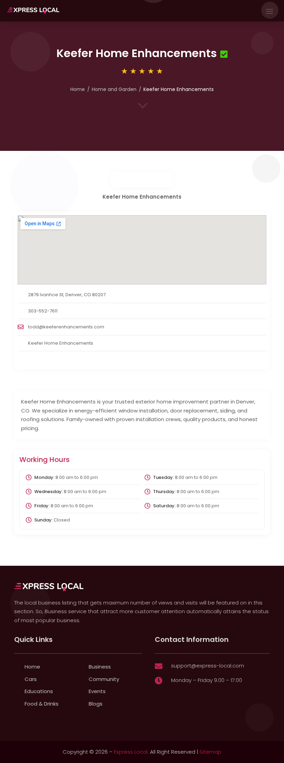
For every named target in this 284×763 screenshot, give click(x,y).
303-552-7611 (42, 311)
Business (100, 666)
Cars (31, 679)
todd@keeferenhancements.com (66, 327)
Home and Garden (114, 89)
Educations (39, 691)
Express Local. (131, 751)
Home (77, 89)
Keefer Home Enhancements (60, 343)
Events (97, 691)
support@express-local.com (207, 665)
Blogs (96, 703)
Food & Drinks (42, 703)
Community (104, 679)
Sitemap (210, 751)
